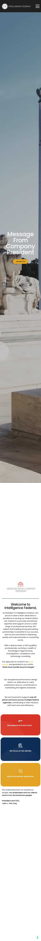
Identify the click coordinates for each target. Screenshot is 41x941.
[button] (37, 6)
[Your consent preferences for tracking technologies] (37, 937)
